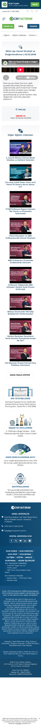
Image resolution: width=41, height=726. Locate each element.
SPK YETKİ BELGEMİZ (20, 398)
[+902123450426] (32, 11)
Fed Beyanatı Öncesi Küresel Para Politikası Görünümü (20, 364)
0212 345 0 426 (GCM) (13, 526)
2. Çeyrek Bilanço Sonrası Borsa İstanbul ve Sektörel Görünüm (20, 159)
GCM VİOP (12, 554)
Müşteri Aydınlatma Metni (13, 652)
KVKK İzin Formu (30, 652)
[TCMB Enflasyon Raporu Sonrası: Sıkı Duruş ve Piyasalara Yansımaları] (20, 199)
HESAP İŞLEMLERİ (26, 560)
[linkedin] (25, 540)
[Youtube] (20, 540)
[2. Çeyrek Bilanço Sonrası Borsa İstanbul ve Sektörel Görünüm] (20, 148)
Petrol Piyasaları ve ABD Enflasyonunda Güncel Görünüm (20, 237)
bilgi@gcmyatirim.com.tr (15, 530)
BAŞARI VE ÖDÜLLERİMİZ (20, 428)
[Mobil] (4, 19)
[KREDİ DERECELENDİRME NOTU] (20, 449)
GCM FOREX (11, 551)
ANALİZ (28, 557)
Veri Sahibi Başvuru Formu (28, 655)
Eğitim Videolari (19, 35)
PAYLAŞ (21, 109)
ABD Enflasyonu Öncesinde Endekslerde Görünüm (20, 261)
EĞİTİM (20, 557)
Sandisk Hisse (12, 580)
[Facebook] (11, 540)
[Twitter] (16, 540)
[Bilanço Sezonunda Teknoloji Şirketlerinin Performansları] (20, 302)
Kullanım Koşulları (18, 643)
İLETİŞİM (10, 557)
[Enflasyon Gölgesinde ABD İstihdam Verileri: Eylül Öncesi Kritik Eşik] (20, 275)
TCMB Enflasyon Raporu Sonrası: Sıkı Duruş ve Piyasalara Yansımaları (20, 211)
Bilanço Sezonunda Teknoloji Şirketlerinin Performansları (20, 313)
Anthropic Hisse (25, 578)
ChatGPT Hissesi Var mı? (16, 565)
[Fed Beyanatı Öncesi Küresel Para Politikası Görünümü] (20, 353)
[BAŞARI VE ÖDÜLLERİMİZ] (20, 420)
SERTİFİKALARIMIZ (20, 487)
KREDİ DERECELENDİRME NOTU (20, 457)
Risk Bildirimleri (15, 645)
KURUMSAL (10, 560)
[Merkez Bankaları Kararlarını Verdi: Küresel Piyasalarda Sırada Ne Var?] (20, 326)
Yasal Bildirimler (18, 641)
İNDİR (35, 4)
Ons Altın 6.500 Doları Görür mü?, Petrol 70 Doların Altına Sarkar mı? (20, 184)
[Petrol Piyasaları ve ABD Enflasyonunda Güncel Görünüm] (20, 226)
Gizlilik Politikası (32, 643)
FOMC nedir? (12, 568)
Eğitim (7, 35)
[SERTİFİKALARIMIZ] (20, 479)
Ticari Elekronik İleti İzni (12, 654)
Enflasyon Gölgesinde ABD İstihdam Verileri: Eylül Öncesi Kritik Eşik (20, 287)
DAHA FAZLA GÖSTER (20, 375)
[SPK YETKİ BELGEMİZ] (20, 390)
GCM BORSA (25, 554)
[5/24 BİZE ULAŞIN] (27, 11)
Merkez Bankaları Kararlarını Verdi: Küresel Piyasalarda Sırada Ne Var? (20, 338)
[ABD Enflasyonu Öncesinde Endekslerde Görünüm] (20, 250)
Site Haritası (27, 645)
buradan (19, 723)
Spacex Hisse (12, 578)
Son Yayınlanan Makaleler (16, 563)
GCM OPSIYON (26, 551)
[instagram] (29, 540)
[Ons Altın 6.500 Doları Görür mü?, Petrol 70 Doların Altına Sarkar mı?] (20, 172)
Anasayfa (7, 641)
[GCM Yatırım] (20, 20)
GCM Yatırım (8, 664)
